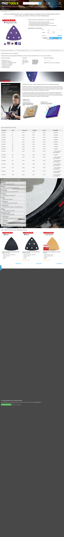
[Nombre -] (48, 32)
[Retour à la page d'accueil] (10, 3)
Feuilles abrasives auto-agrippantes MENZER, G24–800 (10, 252)
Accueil (2, 11)
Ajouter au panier (55, 37)
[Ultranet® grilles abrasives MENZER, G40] (52, 241)
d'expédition (60, 39)
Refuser (13, 404)
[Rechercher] (40, 3)
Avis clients (37, 50)
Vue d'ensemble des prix (23, 50)
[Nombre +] (54, 32)
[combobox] (31, 3)
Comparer (45, 37)
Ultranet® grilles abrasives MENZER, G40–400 (51, 252)
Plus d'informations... (37, 402)
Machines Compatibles (49, 58)
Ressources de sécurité (55, 50)
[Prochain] (25, 29)
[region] (14, 32)
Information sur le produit (7, 50)
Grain (43, 29)
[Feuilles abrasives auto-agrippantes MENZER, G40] (11, 241)
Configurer (19, 404)
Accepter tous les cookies (6, 404)
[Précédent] (3, 29)
